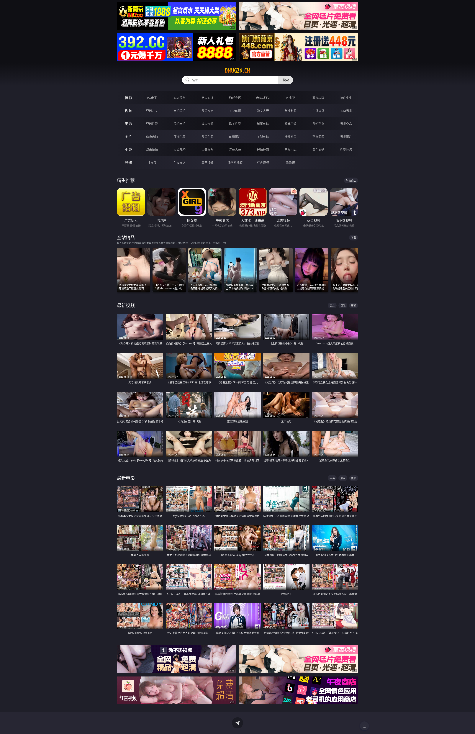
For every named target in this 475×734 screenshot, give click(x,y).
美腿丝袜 (263, 137)
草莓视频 (207, 163)
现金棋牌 (318, 98)
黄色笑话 (318, 150)
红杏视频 (263, 163)
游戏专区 (235, 98)
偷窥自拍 (152, 137)
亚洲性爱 (152, 124)
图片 (128, 136)
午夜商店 (180, 163)
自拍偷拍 (180, 111)
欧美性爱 (235, 124)
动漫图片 (235, 137)
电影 (128, 123)
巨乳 (342, 305)
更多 (353, 305)
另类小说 (291, 150)
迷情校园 (263, 150)
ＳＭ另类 (346, 111)
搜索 (286, 80)
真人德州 (180, 98)
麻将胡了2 (263, 98)
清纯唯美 (291, 137)
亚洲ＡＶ (152, 111)
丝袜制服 (291, 111)
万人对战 (207, 98)
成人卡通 (207, 124)
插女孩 (152, 163)
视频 (128, 110)
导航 (128, 162)
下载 (353, 237)
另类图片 (346, 137)
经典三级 (291, 124)
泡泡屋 (290, 163)
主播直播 (318, 111)
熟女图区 (318, 137)
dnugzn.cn (237, 70)
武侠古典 (235, 150)
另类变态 (346, 124)
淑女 (342, 478)
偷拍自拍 (180, 124)
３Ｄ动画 (235, 111)
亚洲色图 (180, 137)
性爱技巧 (346, 150)
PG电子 (152, 98)
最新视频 (126, 305)
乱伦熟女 (318, 124)
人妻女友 (207, 150)
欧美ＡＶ (207, 111)
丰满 (332, 478)
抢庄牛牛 (346, 98)
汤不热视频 (235, 163)
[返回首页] (364, 725)
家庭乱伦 (180, 150)
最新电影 (126, 478)
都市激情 (152, 150)
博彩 (128, 97)
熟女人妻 (263, 111)
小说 (128, 149)
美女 (332, 305)
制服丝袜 (263, 124)
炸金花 (290, 98)
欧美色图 (207, 137)
